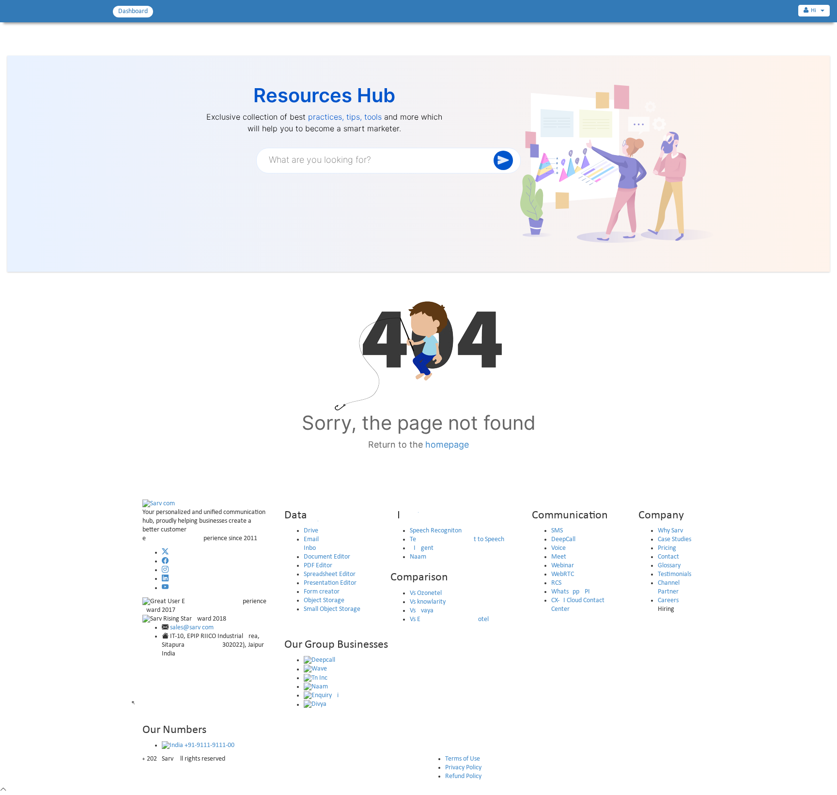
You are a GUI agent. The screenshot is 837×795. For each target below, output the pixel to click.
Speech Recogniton (436, 530)
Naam (418, 557)
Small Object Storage (332, 609)
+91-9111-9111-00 (208, 745)
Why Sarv (670, 530)
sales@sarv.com (192, 627)
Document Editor (327, 557)
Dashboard (133, 11)
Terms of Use (462, 759)
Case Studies (674, 539)
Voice (558, 548)
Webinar (562, 565)
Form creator (322, 591)
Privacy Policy (463, 767)
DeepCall (563, 539)
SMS (557, 530)
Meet (558, 557)
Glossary (669, 565)
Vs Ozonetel (426, 593)
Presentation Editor (330, 583)
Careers (668, 600)
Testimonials (674, 574)
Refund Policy (463, 776)
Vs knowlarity (428, 602)
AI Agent (422, 548)
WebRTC (562, 574)
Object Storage (324, 600)
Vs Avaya (422, 610)
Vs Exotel (449, 619)
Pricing (667, 548)
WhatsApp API (570, 591)
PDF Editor (318, 565)
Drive (311, 530)
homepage (447, 444)
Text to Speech (457, 539)
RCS (556, 583)
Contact (668, 557)
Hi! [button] (815, 10)
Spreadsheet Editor (330, 574)
